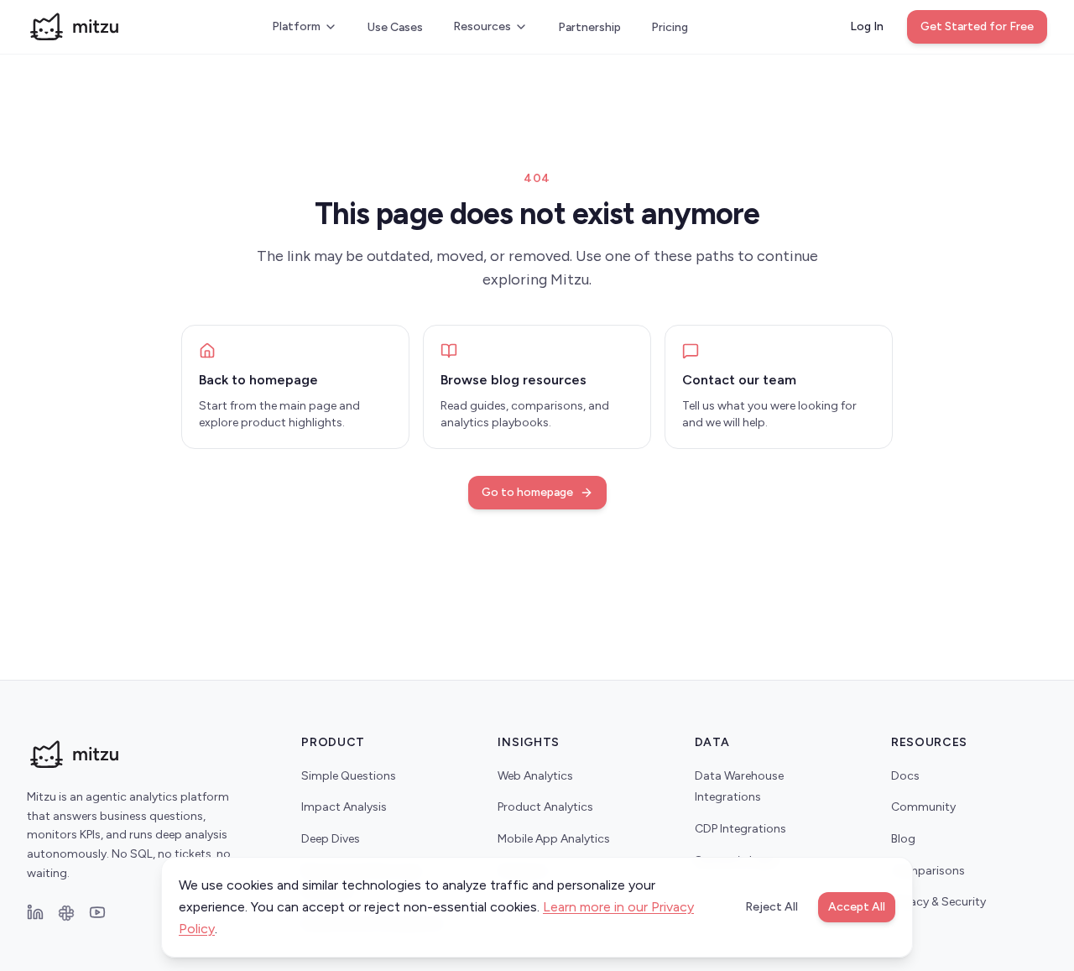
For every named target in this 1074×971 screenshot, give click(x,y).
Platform (296, 26)
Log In (867, 26)
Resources (482, 26)
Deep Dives (330, 839)
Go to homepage (527, 492)
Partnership (589, 27)
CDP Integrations (740, 829)
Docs (905, 776)
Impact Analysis (344, 807)
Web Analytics (535, 776)
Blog (903, 839)
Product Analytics (545, 807)
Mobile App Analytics (554, 839)
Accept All (856, 907)
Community (923, 807)
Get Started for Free (977, 26)
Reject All (771, 907)
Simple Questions (348, 776)
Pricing (669, 27)
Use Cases (395, 27)
